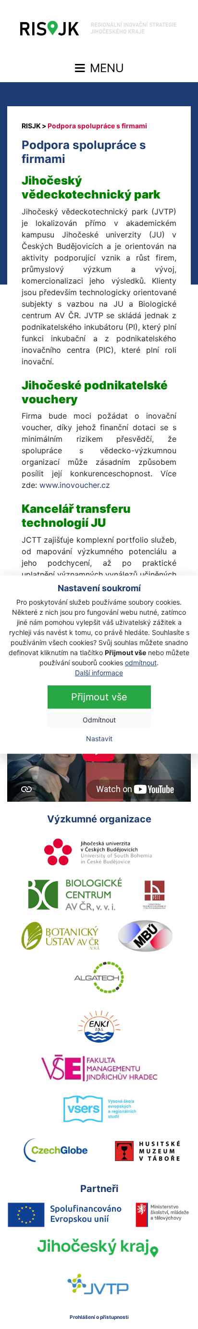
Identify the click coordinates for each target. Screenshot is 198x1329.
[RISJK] (31, 126)
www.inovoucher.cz (74, 485)
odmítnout (141, 662)
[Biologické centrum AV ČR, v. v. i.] (75, 894)
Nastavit (99, 738)
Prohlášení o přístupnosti (99, 1317)
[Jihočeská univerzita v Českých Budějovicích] (99, 853)
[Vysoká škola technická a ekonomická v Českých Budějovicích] (155, 894)
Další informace (99, 673)
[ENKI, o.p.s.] (99, 1026)
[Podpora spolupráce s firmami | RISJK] (99, 31)
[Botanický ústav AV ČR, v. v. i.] (60, 936)
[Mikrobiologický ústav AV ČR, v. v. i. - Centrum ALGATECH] (99, 977)
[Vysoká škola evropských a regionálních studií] (99, 1109)
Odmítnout (99, 720)
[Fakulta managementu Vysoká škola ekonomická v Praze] (99, 1068)
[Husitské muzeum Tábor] (147, 1151)
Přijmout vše (99, 697)
